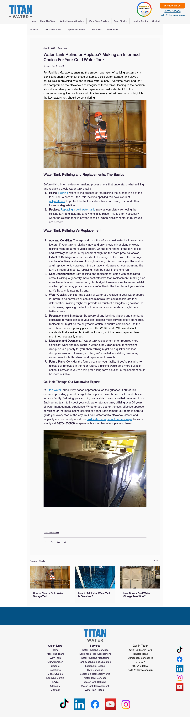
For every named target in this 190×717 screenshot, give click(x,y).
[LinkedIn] (179, 668)
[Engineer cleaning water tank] (50, 577)
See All (157, 561)
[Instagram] (179, 678)
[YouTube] (179, 687)
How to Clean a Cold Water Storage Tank (48, 595)
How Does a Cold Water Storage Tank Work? (136, 595)
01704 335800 (173, 11)
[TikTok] (179, 650)
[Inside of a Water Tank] (95, 577)
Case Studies (55, 673)
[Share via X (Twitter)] (51, 542)
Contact (55, 689)
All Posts (34, 29)
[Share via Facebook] (45, 542)
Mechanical (113, 29)
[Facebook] (179, 659)
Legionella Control (75, 29)
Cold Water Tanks (52, 29)
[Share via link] (65, 542)
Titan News (96, 29)
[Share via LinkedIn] (58, 542)
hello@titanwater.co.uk (172, 15)
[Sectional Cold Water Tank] (140, 577)
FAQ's (55, 681)
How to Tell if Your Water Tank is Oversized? (94, 595)
